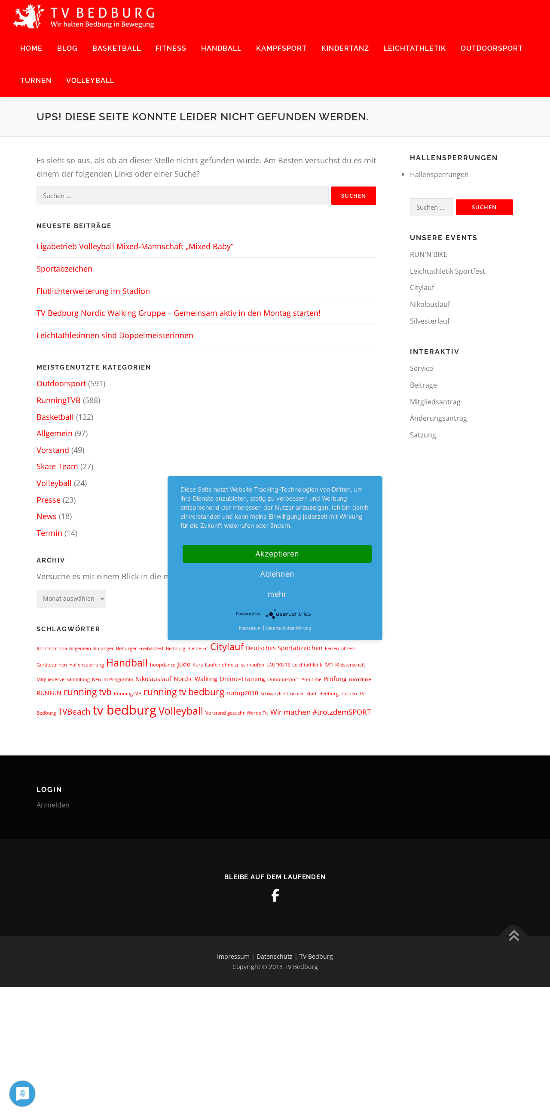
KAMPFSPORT (281, 48)
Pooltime (311, 679)
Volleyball (90, 80)
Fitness (171, 48)
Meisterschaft (350, 665)
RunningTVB (59, 400)
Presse (49, 500)
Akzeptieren (277, 553)
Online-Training (242, 679)
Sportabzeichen (64, 268)
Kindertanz (345, 48)
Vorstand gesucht (224, 713)
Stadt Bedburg (322, 694)
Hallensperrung (86, 665)
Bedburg (175, 648)
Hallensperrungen (439, 174)
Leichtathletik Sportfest (447, 271)
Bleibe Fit (197, 648)
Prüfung (335, 679)
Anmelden (53, 805)
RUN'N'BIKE (428, 254)
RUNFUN (49, 693)
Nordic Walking (195, 679)
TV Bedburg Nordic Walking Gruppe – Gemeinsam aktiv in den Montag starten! (179, 313)
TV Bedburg (316, 956)
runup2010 (242, 693)
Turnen (36, 80)
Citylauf (227, 646)
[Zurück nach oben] (513, 936)
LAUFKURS (278, 665)
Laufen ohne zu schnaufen (234, 665)
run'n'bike (360, 679)
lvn (328, 664)
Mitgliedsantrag (435, 402)
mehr (277, 594)
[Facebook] (275, 895)
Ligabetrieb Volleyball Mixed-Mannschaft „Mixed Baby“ (135, 246)
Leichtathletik (415, 48)
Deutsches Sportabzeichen (284, 648)
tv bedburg (124, 710)
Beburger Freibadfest (140, 648)
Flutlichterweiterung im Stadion (93, 291)
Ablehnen (277, 573)
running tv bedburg (184, 692)
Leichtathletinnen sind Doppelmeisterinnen (115, 335)
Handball (221, 48)
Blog (67, 48)
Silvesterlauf (429, 321)
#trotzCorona (52, 648)
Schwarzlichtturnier (282, 694)
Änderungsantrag (438, 418)
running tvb (88, 692)
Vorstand (53, 450)
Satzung (423, 435)
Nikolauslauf (153, 679)
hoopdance (162, 665)
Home (31, 48)
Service (421, 368)
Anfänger (103, 648)
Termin (49, 533)
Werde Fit (257, 713)
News (47, 516)
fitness (348, 648)
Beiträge (423, 385)
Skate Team (57, 466)
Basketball (116, 48)
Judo (183, 664)
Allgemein (55, 433)
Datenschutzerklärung (288, 627)
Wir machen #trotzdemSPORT (320, 712)
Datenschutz (275, 956)
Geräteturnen (52, 665)
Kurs (197, 665)
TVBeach (74, 711)
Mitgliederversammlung (63, 679)
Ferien (332, 648)
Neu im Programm (112, 679)
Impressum (233, 956)
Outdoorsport (492, 48)
